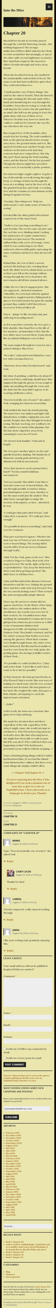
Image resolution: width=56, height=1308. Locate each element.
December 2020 (13, 1135)
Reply (10, 861)
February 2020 (13, 1158)
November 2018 (13, 1197)
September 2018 (13, 1202)
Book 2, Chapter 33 (15, 1252)
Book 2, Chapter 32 (15, 1255)
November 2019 (13, 1166)
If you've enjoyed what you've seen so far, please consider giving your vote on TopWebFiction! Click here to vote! (26, 1078)
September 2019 (13, 1171)
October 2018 (12, 1199)
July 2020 (10, 1148)
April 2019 (11, 1184)
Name (7, 1013)
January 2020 (12, 1161)
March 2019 (11, 1187)
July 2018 (10, 1207)
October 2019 (12, 1169)
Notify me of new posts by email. (24, 1058)
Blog (8, 1272)
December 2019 (13, 1163)
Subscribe (11, 1117)
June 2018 (10, 1210)
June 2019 (10, 1179)
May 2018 (10, 1212)
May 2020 (10, 1153)
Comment (9, 976)
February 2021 (13, 1133)
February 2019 (13, 1189)
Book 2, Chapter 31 (14, 1257)
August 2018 (11, 1205)
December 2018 (13, 1194)
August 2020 (12, 1146)
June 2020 (10, 1151)
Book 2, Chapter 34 (15, 1242)
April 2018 (11, 1215)
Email (7, 1025)
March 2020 (11, 1156)
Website (7, 1036)
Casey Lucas (35, 803)
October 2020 (12, 1140)
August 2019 (11, 1174)
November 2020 (13, 1138)
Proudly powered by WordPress (18, 1302)
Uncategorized (13, 1277)
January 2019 (12, 1192)
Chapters (17, 805)
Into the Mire (13, 10)
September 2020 (14, 1143)
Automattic (11, 1305)
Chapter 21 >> (36, 772)
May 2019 (10, 1181)
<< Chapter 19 (19, 772)
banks (16, 840)
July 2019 (10, 1176)
